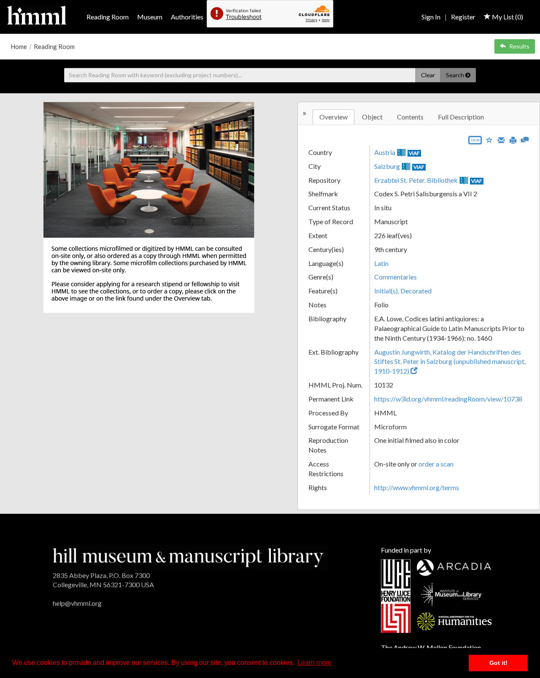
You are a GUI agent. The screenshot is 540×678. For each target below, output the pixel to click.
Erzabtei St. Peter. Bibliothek (416, 180)
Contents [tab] (410, 117)
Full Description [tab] (461, 117)
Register (463, 17)
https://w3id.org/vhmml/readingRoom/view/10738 (448, 399)
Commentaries (395, 277)
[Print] (513, 139)
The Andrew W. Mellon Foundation (431, 647)
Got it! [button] (498, 662)
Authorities (187, 17)
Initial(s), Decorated (403, 291)
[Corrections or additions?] (525, 138)
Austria (384, 152)
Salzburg (387, 166)
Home (19, 46)
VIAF (414, 153)
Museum (149, 17)
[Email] (501, 139)
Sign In (430, 17)
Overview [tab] (333, 117)
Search (455, 75)
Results (519, 46)
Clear (428, 75)
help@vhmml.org (77, 603)
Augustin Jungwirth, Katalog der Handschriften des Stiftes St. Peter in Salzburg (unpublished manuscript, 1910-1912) (450, 361)
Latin (381, 263)
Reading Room (107, 17)
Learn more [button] (314, 662)
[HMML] (188, 557)
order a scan (436, 464)
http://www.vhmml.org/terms (416, 487)
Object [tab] (372, 117)
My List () (507, 17)
